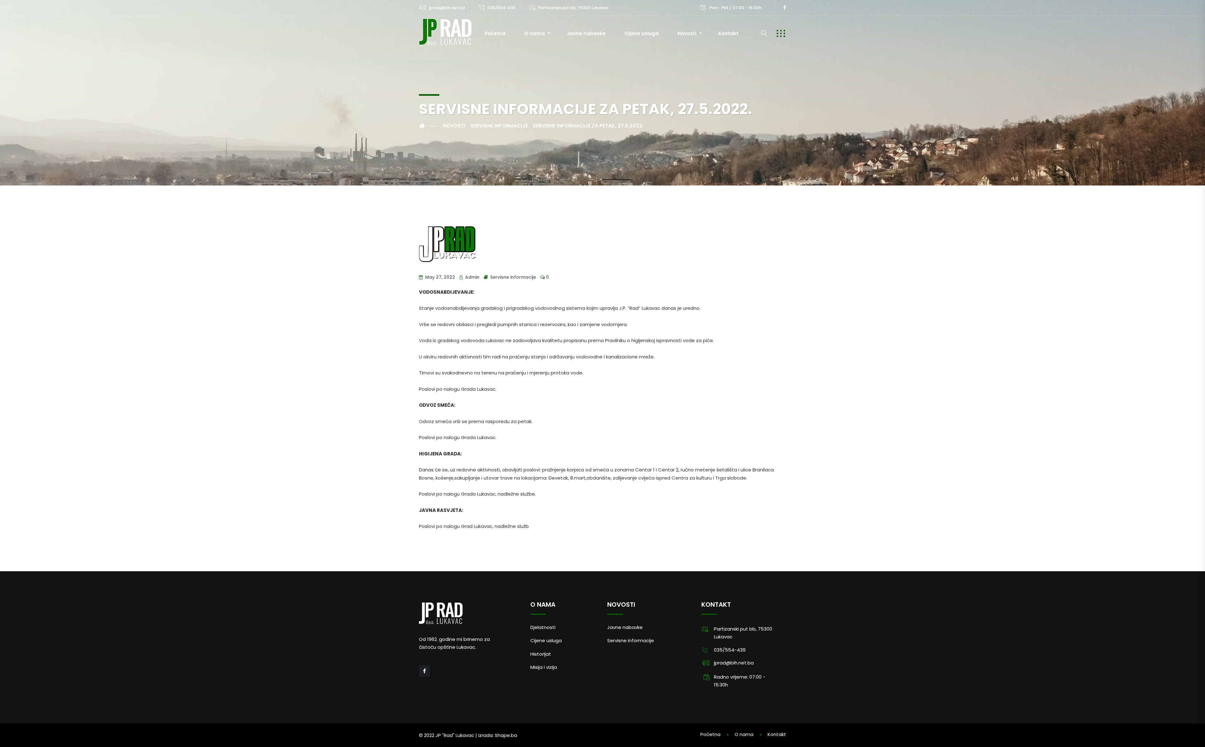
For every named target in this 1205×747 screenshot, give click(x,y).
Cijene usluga (641, 33)
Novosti (686, 33)
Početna (495, 33)
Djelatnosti (542, 627)
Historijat (540, 654)
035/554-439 (501, 8)
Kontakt (728, 33)
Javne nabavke (586, 33)
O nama (534, 33)
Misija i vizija (543, 667)
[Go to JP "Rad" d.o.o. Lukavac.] (428, 126)
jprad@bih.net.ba (447, 8)
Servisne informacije (513, 277)
